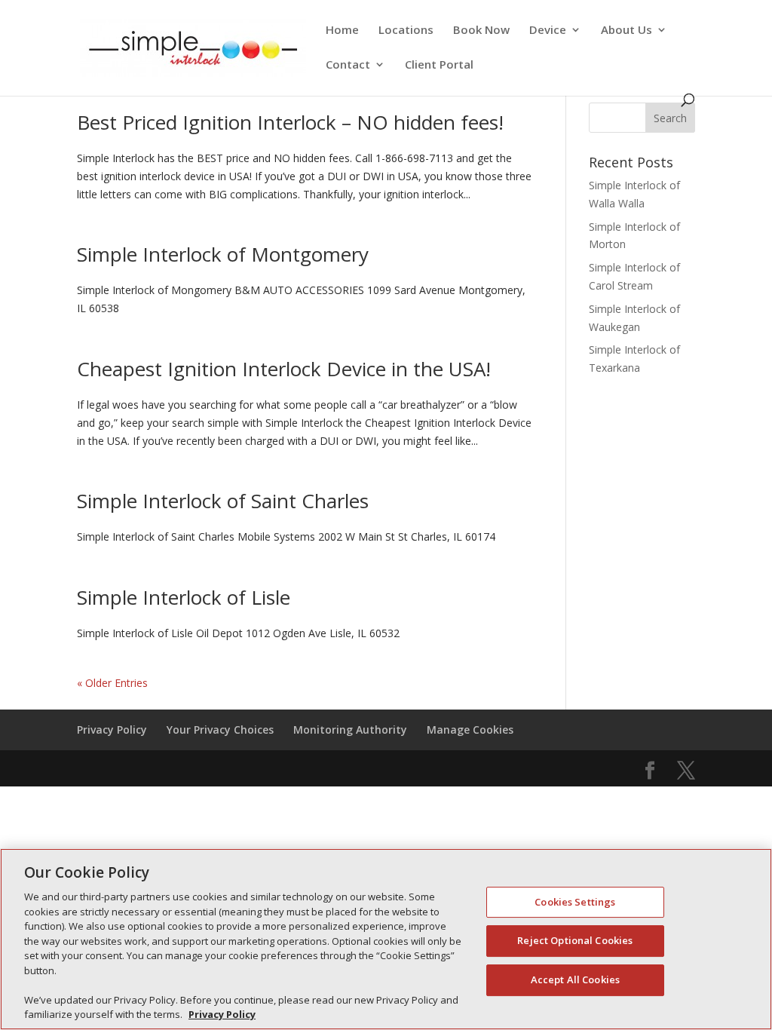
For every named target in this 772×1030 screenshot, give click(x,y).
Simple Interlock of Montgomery (223, 254)
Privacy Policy (112, 729)
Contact (348, 65)
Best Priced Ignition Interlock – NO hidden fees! (290, 122)
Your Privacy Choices (220, 729)
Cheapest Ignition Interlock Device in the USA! (284, 368)
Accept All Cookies (575, 979)
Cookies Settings (575, 902)
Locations (405, 30)
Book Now (481, 30)
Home (342, 30)
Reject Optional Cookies (575, 940)
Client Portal (439, 65)
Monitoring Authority (350, 729)
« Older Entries (112, 683)
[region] (386, 939)
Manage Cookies (470, 729)
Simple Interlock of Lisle (183, 597)
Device (547, 30)
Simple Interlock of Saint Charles (223, 500)
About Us (626, 30)
